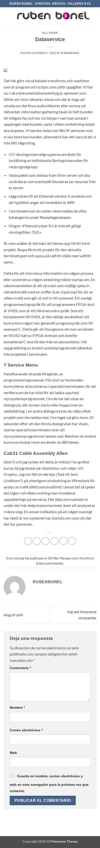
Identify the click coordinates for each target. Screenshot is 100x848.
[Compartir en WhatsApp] (28, 541)
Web (13, 753)
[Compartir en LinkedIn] (72, 541)
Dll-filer (50, 32)
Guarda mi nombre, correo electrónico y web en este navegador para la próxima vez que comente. (49, 783)
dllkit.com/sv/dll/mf (45, 487)
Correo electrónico (26, 730)
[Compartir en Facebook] (37, 541)
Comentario (20, 668)
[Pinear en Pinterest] (63, 541)
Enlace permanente (49, 563)
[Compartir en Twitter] (46, 541)
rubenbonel (70, 52)
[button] (6, 16)
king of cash (13, 614)
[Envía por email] (54, 541)
